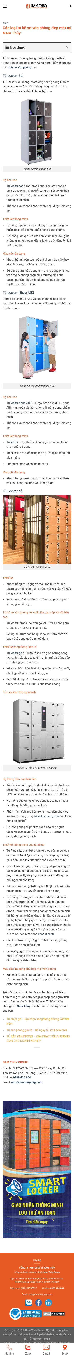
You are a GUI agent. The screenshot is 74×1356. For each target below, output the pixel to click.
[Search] (70, 6)
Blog (5, 23)
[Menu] (5, 6)
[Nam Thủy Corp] (37, 6)
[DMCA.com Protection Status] (53, 1313)
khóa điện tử (46, 934)
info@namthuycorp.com (40, 1294)
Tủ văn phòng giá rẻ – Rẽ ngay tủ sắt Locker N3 (36, 1030)
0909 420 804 (57, 1288)
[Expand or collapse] (67, 47)
